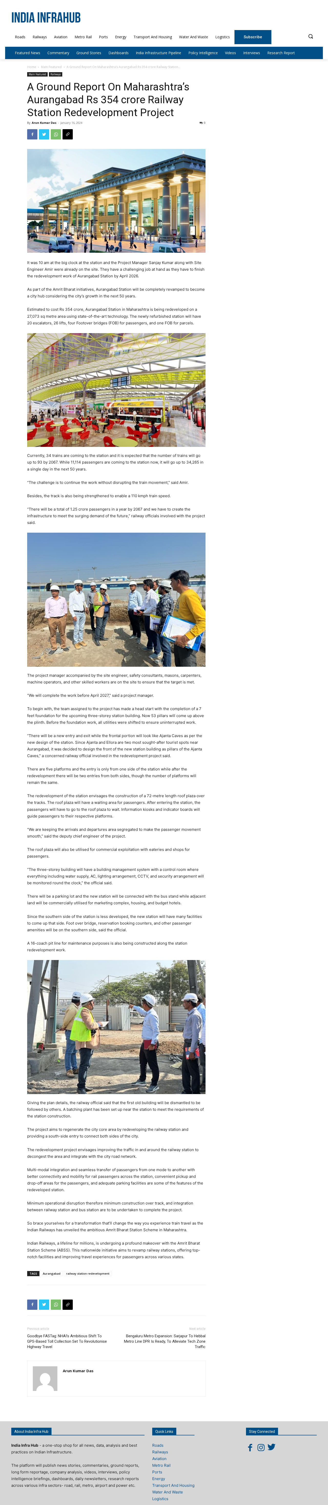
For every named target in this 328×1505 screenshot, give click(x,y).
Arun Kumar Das (44, 123)
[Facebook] (32, 134)
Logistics (160, 1498)
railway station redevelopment (87, 1273)
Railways (55, 74)
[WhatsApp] (56, 134)
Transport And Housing (173, 1485)
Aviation (159, 1458)
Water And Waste (167, 1492)
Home (31, 67)
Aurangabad (51, 1273)
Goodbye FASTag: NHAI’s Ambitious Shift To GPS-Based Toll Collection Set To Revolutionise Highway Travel (67, 1341)
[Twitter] (44, 134)
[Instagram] (261, 1447)
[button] (310, 36)
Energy (158, 1478)
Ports (157, 1472)
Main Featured (51, 67)
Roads (157, 1445)
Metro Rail (161, 1465)
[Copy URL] (68, 134)
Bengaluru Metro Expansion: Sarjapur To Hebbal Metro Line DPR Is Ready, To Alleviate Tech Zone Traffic (165, 1341)
